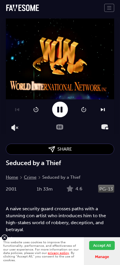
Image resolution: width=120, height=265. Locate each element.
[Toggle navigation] (109, 8)
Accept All (102, 245)
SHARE (63, 149)
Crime (30, 177)
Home (12, 177)
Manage (102, 257)
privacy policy (58, 253)
